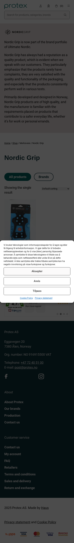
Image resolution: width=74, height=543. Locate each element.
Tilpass (37, 291)
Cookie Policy (26, 298)
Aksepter (37, 271)
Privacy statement (43, 298)
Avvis (37, 281)
